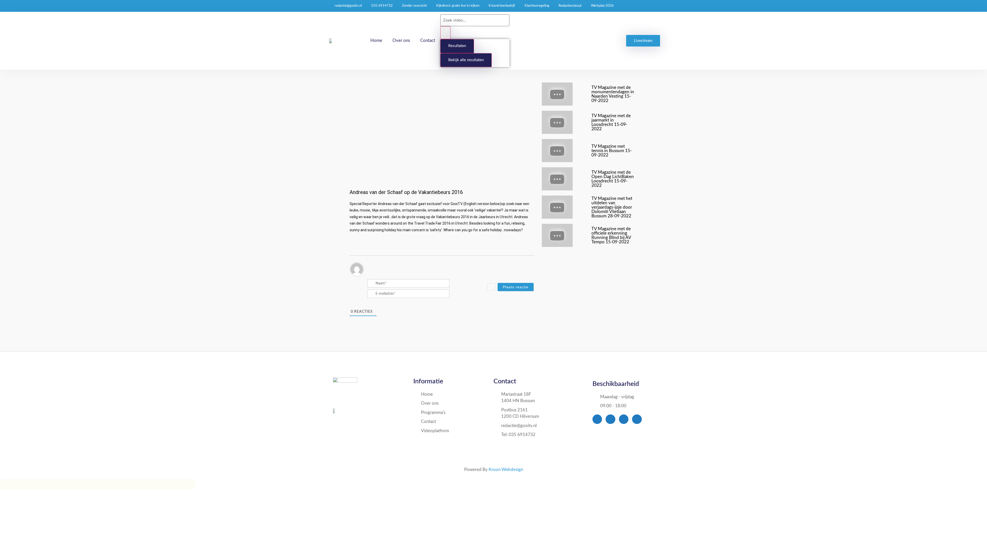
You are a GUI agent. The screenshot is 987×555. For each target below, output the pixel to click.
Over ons (401, 40)
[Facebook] (597, 419)
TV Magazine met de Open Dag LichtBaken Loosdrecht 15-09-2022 (612, 179)
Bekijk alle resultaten (466, 60)
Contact (427, 40)
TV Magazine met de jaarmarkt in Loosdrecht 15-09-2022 (611, 122)
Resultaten (457, 46)
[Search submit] (445, 32)
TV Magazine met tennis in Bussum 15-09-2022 (611, 150)
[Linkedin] (637, 419)
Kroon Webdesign (506, 469)
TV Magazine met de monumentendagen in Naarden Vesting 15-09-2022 (612, 94)
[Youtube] (623, 419)
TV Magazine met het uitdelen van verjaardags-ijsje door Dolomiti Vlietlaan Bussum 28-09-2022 (611, 207)
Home (376, 40)
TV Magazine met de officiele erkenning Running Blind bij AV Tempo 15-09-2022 (611, 235)
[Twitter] (610, 419)
